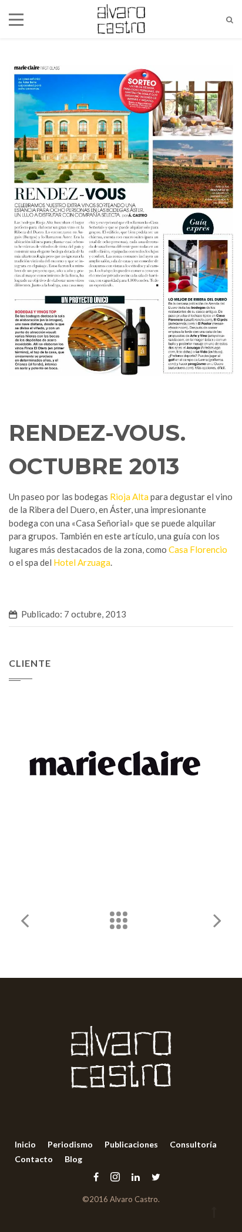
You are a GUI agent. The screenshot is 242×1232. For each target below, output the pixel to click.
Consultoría (193, 1144)
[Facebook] (96, 1176)
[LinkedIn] (136, 1176)
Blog (73, 1159)
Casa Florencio (198, 549)
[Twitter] (153, 1176)
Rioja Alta (129, 496)
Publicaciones (131, 1144)
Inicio (25, 1144)
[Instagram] (115, 1176)
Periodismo (70, 1144)
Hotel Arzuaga (81, 562)
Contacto (34, 1159)
